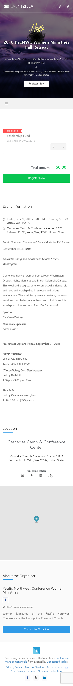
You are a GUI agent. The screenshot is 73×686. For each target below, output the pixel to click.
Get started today (57, 662)
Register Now (36, 84)
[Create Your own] (68, 6)
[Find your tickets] (60, 6)
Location (10, 428)
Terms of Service (34, 667)
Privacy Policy (14, 667)
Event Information (17, 206)
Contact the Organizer (36, 629)
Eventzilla (18, 6)
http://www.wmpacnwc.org (19, 607)
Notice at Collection (50, 671)
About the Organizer (19, 576)
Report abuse (54, 667)
